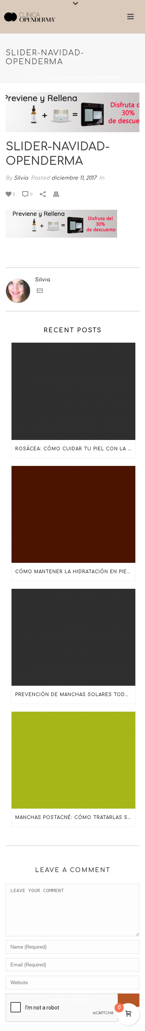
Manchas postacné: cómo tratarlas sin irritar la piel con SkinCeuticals (75, 817)
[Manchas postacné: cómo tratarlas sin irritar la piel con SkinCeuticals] (73, 760)
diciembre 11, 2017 (73, 178)
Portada (35, 78)
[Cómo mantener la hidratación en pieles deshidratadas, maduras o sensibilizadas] (73, 514)
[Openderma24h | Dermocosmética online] (29, 16)
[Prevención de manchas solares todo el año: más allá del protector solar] (73, 637)
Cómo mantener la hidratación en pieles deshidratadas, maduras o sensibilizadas (75, 571)
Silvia (21, 178)
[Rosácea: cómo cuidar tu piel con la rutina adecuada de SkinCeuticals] (73, 391)
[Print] (60, 194)
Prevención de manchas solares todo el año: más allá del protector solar (75, 694)
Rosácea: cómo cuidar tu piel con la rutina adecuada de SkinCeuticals (75, 448)
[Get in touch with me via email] (40, 292)
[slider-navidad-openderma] (72, 112)
